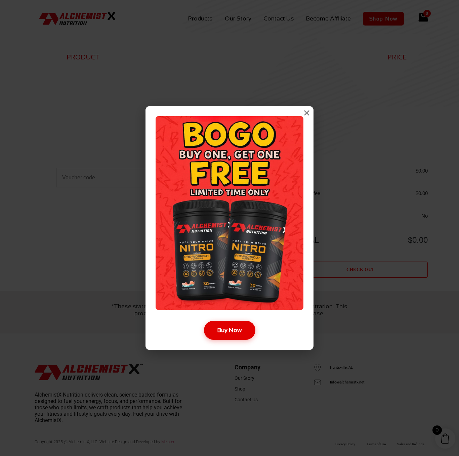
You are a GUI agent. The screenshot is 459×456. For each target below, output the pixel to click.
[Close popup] (306, 113)
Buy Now (229, 330)
